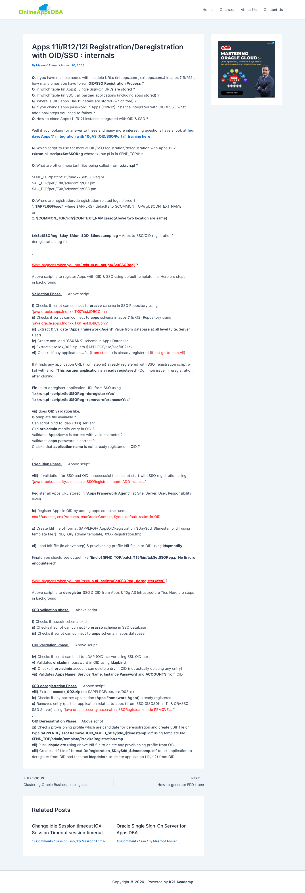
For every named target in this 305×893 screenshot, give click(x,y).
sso (72, 841)
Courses (227, 9)
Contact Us (273, 9)
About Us (249, 9)
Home (208, 9)
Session (61, 841)
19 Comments (42, 841)
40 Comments (127, 841)
